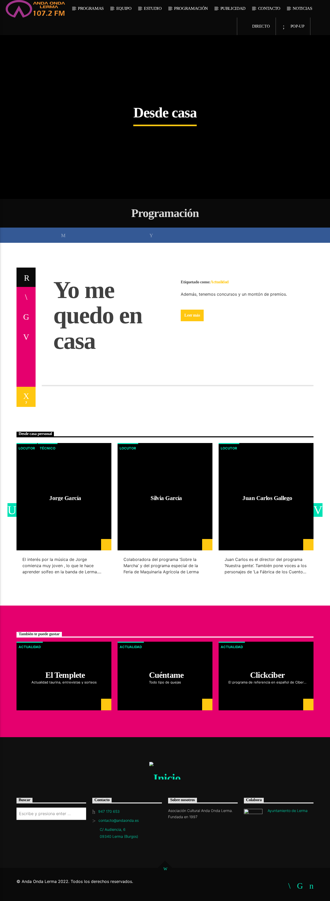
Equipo (123, 8)
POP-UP (297, 26)
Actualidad (219, 282)
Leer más (192, 315)
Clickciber (267, 675)
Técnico (47, 448)
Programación (191, 8)
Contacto (269, 8)
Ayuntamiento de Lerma (288, 810)
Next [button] (320, 510)
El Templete (65, 675)
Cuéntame (166, 675)
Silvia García (166, 498)
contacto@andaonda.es (118, 820)
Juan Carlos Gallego (267, 498)
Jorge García (65, 498)
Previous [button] (10, 510)
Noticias (302, 8)
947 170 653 (109, 811)
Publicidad (233, 8)
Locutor (27, 448)
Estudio (153, 8)
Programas (91, 8)
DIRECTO (260, 26)
